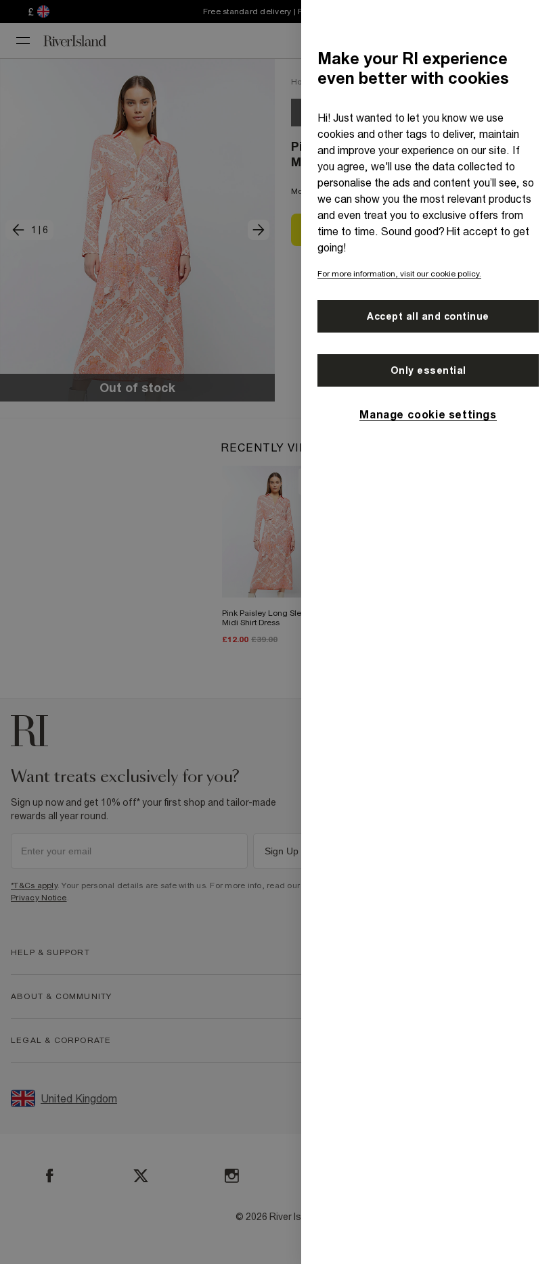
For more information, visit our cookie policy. (399, 273)
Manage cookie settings (427, 414)
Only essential (428, 370)
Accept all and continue (428, 316)
